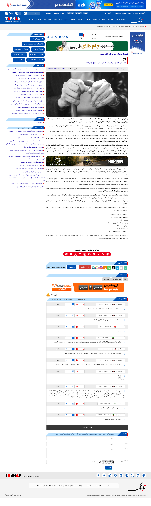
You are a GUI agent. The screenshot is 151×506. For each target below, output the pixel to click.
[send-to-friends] (52, 36)
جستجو (72, 486)
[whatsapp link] (103, 254)
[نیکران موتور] (87, 161)
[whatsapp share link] (109, 268)
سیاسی (87, 19)
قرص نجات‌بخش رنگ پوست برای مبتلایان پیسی (29, 138)
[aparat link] (66, 254)
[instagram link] (84, 254)
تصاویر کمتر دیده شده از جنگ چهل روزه (31, 165)
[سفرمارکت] (87, 287)
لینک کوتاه (86, 267)
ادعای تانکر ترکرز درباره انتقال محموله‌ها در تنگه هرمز (28, 88)
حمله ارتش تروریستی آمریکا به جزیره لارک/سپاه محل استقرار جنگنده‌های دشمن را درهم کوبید (27, 151)
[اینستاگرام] (101, 267)
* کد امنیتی (124, 461)
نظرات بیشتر (87, 427)
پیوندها (48, 13)
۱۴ (81, 38)
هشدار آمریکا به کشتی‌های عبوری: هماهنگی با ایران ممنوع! (26, 104)
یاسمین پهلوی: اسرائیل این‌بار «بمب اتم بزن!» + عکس (28, 72)
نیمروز (85, 13)
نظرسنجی (56, 13)
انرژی (65, 19)
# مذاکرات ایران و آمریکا (35, 60)
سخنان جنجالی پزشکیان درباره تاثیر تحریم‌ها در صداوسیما (26, 184)
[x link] (75, 254)
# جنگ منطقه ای (38, 49)
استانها (31, 19)
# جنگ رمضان (19, 60)
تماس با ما (98, 486)
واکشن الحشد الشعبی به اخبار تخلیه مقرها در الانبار (28, 98)
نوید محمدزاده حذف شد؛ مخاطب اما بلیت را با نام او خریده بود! (25, 69)
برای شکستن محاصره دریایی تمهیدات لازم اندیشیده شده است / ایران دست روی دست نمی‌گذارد (26, 157)
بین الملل (110, 19)
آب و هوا (57, 486)
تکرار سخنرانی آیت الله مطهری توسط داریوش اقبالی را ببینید (26, 131)
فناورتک (70, 13)
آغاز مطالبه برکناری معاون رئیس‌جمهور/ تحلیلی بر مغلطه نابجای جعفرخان (121, 26)
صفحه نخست (120, 19)
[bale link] (93, 254)
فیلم (60, 19)
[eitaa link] (80, 254)
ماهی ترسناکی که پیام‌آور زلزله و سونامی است (30, 172)
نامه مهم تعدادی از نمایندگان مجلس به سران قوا (29, 75)
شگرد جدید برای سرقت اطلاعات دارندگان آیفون (29, 110)
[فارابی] (87, 46)
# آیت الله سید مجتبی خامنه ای (33, 44)
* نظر (126, 449)
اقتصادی (102, 19)
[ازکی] (111, 4)
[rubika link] (107, 254)
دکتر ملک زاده (117, 279)
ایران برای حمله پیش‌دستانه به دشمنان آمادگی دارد (28, 85)
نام (127, 437)
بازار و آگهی (47, 19)
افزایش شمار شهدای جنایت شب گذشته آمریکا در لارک (27, 101)
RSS (38, 486)
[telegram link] (98, 254)
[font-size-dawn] (59, 36)
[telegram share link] (117, 268)
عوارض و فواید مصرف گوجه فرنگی (33, 147)
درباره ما (107, 486)
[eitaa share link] (105, 268)
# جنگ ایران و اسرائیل (21, 49)
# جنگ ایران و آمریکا (36, 54)
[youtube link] (70, 254)
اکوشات (78, 13)
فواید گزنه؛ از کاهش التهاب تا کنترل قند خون (30, 187)
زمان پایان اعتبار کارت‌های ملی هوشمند (32, 95)
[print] (48, 36)
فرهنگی (72, 19)
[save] (55, 36)
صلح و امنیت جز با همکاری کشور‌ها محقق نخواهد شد (28, 82)
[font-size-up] (67, 36)
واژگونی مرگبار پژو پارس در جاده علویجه (32, 162)
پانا (125, 279)
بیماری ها (106, 279)
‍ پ (63, 37)
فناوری (38, 19)
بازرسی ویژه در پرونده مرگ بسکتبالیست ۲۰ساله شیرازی (27, 114)
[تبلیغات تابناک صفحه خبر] (137, 44)
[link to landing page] (137, 19)
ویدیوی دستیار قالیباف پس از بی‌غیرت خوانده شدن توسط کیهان (24, 144)
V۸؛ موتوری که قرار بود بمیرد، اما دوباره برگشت (29, 79)
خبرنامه (89, 486)
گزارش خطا (54, 295)
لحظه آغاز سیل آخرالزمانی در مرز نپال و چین (31, 135)
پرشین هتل (39, 123)
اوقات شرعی (47, 486)
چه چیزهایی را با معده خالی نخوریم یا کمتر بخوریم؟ (28, 169)
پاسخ (58, 304)
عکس (55, 19)
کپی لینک (72, 267)
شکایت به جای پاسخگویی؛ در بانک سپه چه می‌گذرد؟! (28, 91)
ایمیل (126, 443)
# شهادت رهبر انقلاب (19, 54)
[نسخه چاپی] (125, 268)
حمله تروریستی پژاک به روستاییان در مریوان (30, 107)
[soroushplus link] (89, 254)
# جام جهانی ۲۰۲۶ (37, 39)
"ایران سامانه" (9, 495)
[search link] (25, 13)
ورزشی (94, 19)
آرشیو (63, 13)
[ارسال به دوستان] (121, 268)
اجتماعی (79, 19)
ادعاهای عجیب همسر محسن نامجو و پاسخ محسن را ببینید (26, 141)
